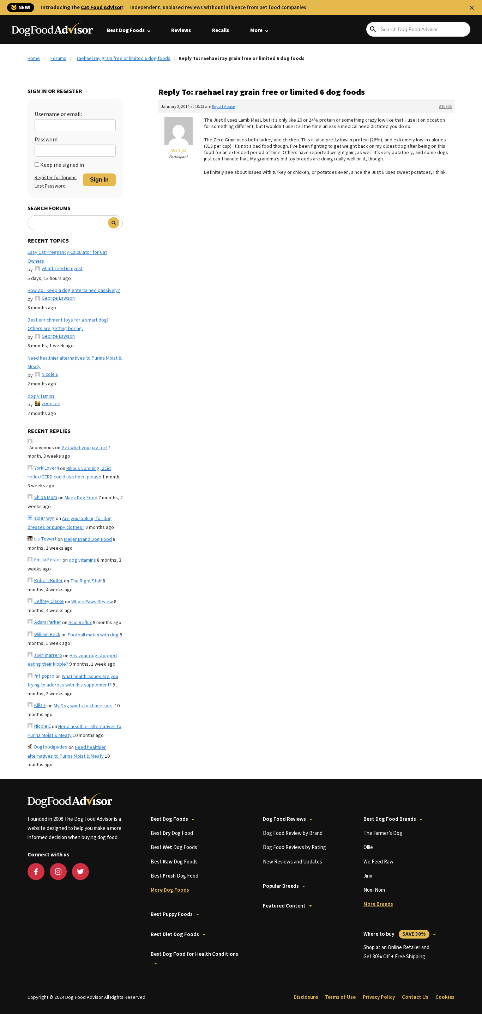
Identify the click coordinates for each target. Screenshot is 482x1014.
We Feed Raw (378, 862)
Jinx (367, 876)
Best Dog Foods (126, 30)
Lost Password (50, 186)
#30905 (445, 107)
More (256, 30)
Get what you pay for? (84, 447)
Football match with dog (93, 635)
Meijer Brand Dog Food (88, 539)
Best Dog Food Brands (389, 819)
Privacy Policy (379, 997)
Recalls (220, 30)
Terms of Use (340, 997)
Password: (47, 139)
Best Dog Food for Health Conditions (194, 954)
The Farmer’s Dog (382, 833)
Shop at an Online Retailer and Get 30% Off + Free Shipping (396, 952)
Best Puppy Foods (172, 914)
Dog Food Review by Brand (293, 833)
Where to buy (394, 934)
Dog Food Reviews (284, 819)
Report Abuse (223, 107)
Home (34, 58)
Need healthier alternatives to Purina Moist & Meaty (75, 363)
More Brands (378, 904)
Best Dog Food (172, 833)
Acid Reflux (80, 622)
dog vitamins (41, 396)
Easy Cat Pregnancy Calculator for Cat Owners (67, 257)
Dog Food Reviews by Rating (294, 847)
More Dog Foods (170, 890)
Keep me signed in (62, 165)
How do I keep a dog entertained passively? (74, 290)
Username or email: (58, 114)
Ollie (368, 847)
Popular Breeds (281, 886)
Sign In (99, 180)
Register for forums (56, 177)
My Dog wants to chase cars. (84, 705)
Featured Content (284, 906)
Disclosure (306, 997)
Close (472, 8)
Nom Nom (374, 890)
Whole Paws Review (92, 601)
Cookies (444, 997)
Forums (58, 58)
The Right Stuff (86, 581)
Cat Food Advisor (101, 7)
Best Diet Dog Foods (175, 934)
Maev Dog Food (81, 497)
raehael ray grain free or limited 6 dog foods (123, 58)
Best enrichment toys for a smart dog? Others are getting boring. (68, 324)
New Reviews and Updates (292, 862)
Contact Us (415, 997)
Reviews (181, 30)
